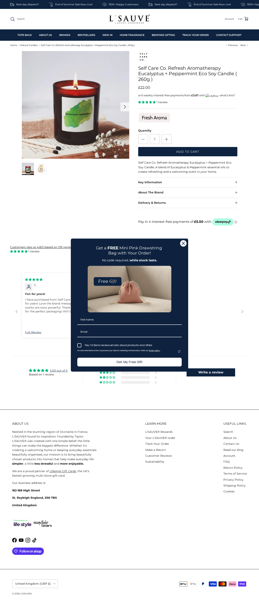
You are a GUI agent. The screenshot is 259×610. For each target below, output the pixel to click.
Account (229, 456)
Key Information (150, 182)
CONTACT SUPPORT (228, 34)
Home (13, 45)
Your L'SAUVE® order (160, 438)
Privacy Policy (233, 479)
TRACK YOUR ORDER (195, 34)
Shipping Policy (234, 485)
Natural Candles (29, 45)
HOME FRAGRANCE (132, 34)
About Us (230, 438)
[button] (147, 102)
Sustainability (154, 461)
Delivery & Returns (152, 203)
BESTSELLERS (86, 34)
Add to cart (187, 151)
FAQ (226, 461)
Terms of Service (235, 473)
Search (228, 432)
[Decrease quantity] (143, 139)
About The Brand (150, 192)
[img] (33, 279)
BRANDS (64, 34)
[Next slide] (242, 311)
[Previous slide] (16, 311)
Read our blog (233, 450)
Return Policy (233, 468)
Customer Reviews (158, 456)
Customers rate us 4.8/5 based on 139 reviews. (42, 247)
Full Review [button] (33, 332)
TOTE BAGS (25, 34)
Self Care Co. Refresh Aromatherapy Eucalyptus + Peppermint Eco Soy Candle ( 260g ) (88, 45)
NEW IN (108, 34)
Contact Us (231, 444)
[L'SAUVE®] (129, 19)
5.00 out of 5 (59, 370)
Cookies (229, 491)
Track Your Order (157, 444)
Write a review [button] (210, 372)
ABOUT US (45, 34)
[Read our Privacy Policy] (179, 351)
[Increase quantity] (166, 139)
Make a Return (155, 450)
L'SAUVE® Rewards (159, 432)
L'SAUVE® (26, 593)
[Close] (183, 243)
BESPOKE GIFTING (163, 34)
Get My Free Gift (129, 362)
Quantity (144, 130)
